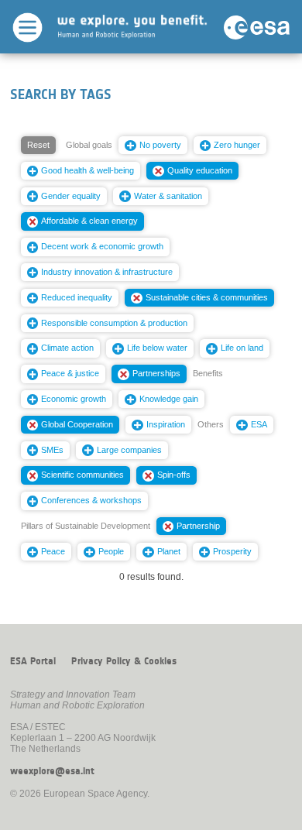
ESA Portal (33, 661)
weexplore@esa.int (52, 771)
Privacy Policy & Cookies (124, 661)
